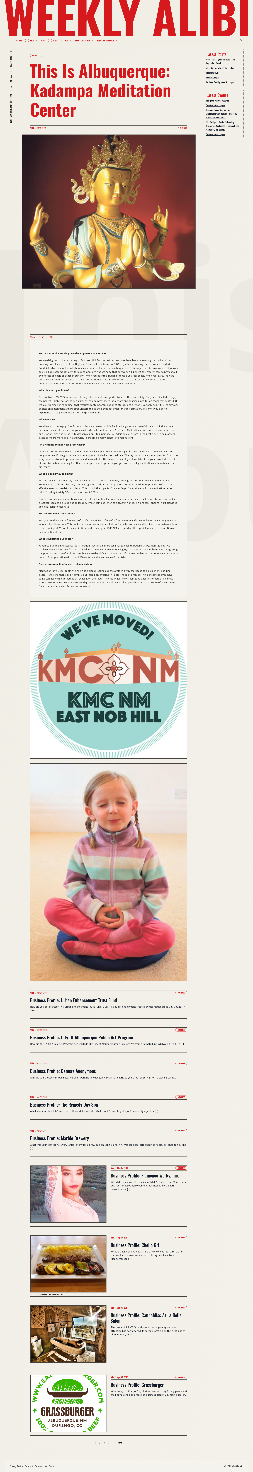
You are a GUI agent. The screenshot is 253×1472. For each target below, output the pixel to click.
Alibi (32, 127)
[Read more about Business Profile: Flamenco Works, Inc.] (68, 1195)
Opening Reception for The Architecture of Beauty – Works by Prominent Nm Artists (221, 114)
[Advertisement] (108, 311)
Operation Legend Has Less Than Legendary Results (220, 61)
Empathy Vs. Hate (214, 72)
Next (120, 1442)
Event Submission (105, 40)
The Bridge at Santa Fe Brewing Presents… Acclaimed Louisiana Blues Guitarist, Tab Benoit (222, 126)
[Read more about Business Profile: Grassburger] (68, 1405)
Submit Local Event (44, 1466)
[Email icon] (51, 337)
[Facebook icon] (39, 337)
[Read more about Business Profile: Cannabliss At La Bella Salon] (68, 1335)
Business (36, 55)
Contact (29, 1466)
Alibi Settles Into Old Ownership (220, 68)
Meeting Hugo (212, 77)
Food (66, 40)
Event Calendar (82, 40)
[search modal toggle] (241, 40)
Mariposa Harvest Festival (217, 100)
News (21, 40)
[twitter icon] (43, 337)
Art (55, 40)
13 (114, 1442)
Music (44, 40)
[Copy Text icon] (47, 337)
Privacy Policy (16, 1466)
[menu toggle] (10, 40)
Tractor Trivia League (215, 105)
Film (32, 40)
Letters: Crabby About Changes (220, 82)
